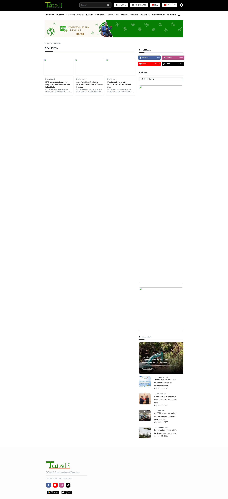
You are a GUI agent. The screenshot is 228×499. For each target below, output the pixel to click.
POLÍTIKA (80, 15)
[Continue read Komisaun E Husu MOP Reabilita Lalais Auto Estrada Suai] (120, 67)
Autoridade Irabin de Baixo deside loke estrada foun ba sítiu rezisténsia (158, 361)
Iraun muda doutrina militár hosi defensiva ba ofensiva (165, 431)
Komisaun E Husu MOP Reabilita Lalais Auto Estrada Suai (119, 84)
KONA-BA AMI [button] (140, 5)
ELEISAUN (70, 15)
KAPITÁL (124, 15)
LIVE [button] (156, 5)
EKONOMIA (171, 15)
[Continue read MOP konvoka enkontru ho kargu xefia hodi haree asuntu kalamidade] (58, 67)
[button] (54, 5)
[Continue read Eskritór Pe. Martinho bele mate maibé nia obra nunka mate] (145, 398)
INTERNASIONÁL (158, 15)
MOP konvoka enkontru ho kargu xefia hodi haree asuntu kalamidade (57, 84)
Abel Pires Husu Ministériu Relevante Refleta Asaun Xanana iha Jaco (89, 84)
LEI (117, 15)
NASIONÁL (145, 15)
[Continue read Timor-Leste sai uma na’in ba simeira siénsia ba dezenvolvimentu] (145, 382)
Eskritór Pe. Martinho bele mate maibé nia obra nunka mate (165, 399)
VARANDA (50, 15)
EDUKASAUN (161, 394)
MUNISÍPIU (60, 15)
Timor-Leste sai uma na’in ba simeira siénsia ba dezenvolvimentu (165, 382)
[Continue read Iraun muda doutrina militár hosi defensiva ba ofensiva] (145, 432)
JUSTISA (111, 15)
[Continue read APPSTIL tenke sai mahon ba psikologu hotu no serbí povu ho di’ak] (145, 415)
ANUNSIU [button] (122, 5)
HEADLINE (160, 411)
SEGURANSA (100, 15)
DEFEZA (89, 15)
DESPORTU (134, 15)
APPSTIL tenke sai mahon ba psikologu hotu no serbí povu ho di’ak (165, 416)
